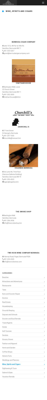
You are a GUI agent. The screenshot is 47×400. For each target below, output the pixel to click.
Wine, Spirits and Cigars (11, 364)
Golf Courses (7, 331)
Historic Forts (7, 356)
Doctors (5, 298)
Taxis (4, 290)
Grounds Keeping (8, 310)
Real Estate (6, 302)
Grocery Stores (7, 339)
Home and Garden (8, 348)
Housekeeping (7, 306)
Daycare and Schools (9, 314)
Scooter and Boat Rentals (11, 319)
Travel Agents (7, 323)
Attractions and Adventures (12, 281)
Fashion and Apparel (9, 343)
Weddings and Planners (10, 360)
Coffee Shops (7, 352)
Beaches (5, 277)
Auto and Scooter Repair (11, 294)
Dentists (5, 335)
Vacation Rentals (8, 377)
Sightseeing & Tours (9, 368)
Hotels (4, 327)
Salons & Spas (7, 372)
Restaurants (6, 286)
